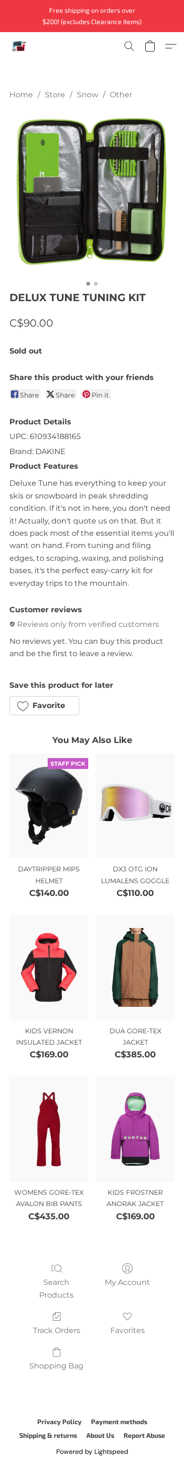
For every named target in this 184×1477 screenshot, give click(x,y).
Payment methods (119, 1422)
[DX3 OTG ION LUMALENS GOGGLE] (135, 805)
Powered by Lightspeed (92, 1451)
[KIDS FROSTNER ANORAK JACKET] (135, 1129)
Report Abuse (144, 1435)
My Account (127, 1282)
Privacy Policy (59, 1422)
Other (121, 94)
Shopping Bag (56, 1365)
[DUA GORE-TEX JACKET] (135, 967)
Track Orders (56, 1330)
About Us (100, 1435)
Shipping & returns (48, 1435)
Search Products (56, 1288)
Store (55, 94)
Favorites (127, 1330)
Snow (87, 94)
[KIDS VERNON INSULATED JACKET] (48, 967)
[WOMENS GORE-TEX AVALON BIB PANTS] (48, 1129)
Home (21, 94)
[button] (19, 46)
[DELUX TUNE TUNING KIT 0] (92, 193)
